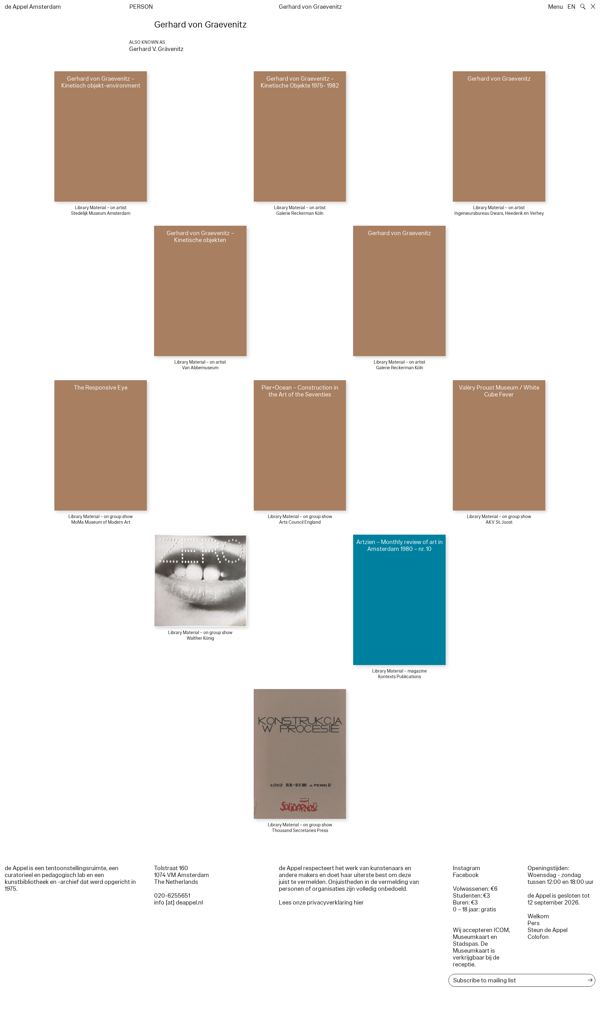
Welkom (538, 916)
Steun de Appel (548, 930)
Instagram (466, 868)
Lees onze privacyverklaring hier (321, 903)
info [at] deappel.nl (178, 903)
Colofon (538, 937)
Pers (534, 923)
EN (571, 7)
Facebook (466, 875)
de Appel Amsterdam (33, 7)
